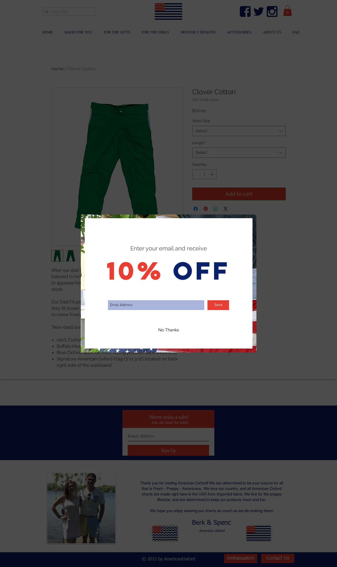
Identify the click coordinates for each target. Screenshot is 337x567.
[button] (169, 330)
